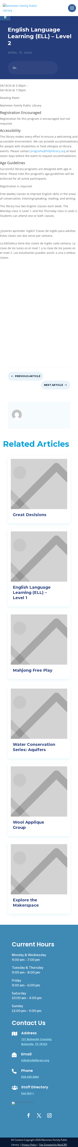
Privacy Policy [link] (29, 1144)
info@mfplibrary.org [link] (35, 1060)
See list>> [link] (27, 1093)
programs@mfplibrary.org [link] (47, 151)
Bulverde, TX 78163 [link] (34, 1044)
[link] (21, 8)
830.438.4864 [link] (30, 1077)
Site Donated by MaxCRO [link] (53, 1144)
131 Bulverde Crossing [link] (36, 1039)
